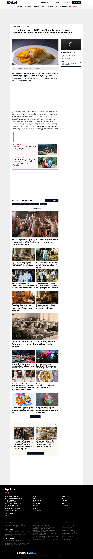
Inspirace (36, 6)
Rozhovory (36, 503)
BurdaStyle (61, 553)
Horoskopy (36, 506)
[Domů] (11, 2)
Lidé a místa (27, 6)
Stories (35, 505)
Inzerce (7, 515)
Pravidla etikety (8, 524)
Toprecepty (65, 505)
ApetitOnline (65, 496)
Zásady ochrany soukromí (12, 508)
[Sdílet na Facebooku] (23, 200)
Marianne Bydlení (19, 26)
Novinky (19, 6)
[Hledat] (84, 2)
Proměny (50, 6)
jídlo (28, 204)
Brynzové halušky (8, 545)
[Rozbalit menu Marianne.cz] (48, 2)
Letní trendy (13, 526)
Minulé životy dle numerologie (19, 531)
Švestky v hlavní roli (18, 540)
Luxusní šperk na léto (9, 535)
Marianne (42, 553)
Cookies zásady (9, 513)
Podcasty (36, 508)
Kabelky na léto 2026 (16, 534)
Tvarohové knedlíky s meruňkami (20, 543)
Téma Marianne (37, 510)
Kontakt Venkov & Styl (11, 505)
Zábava (35, 501)
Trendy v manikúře (8, 531)
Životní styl (37, 500)
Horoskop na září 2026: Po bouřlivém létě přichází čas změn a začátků (75, 524)
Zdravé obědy (19, 526)
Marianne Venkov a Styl (62, 2)
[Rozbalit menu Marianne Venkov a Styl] (69, 2)
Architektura (64, 6)
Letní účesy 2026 (25, 534)
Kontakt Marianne (10, 501)
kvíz (14, 204)
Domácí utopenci (25, 544)
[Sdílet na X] (26, 200)
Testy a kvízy (22, 524)
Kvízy (18, 204)
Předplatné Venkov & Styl (12, 500)
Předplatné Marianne (11, 496)
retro (23, 204)
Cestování (10, 525)
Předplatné (77, 2)
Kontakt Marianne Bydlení (13, 503)
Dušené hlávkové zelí (9, 540)
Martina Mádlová (16, 36)
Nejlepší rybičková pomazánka (15, 544)
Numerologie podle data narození (19, 525)
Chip (63, 501)
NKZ (56, 553)
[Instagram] (8, 493)
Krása (35, 498)
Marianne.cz (44, 2)
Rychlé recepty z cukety (26, 545)
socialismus (44, 204)
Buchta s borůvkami (17, 545)
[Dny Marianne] (73, 6)
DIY (56, 6)
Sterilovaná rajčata (8, 543)
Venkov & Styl (37, 512)
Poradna (43, 6)
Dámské (52, 553)
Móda (35, 496)
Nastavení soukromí (11, 510)
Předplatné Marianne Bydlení (13, 498)
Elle (63, 498)
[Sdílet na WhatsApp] (31, 200)
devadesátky (35, 204)
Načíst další (35, 416)
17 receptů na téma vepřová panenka (21, 541)
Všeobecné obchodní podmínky (14, 512)
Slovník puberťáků (15, 524)
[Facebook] (6, 493)
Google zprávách (36, 68)
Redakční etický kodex (11, 506)
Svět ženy (64, 500)
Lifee (63, 503)
